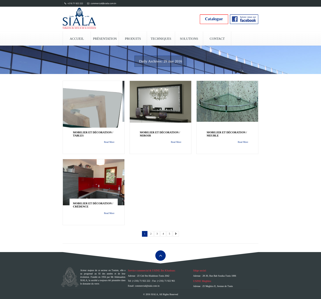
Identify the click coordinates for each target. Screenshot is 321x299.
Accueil (77, 38)
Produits (133, 38)
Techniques (161, 38)
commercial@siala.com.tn (103, 3)
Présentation (105, 38)
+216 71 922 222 (75, 3)
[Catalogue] (214, 19)
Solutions (189, 38)
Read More (109, 142)
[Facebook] (244, 19)
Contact (217, 38)
